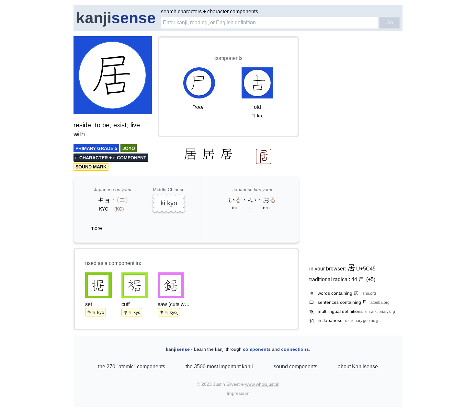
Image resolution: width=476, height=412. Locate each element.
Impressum (238, 393)
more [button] (96, 228)
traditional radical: (342, 279)
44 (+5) (363, 279)
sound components (295, 366)
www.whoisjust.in (262, 384)
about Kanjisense (358, 366)
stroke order (134, 109)
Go (389, 22)
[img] (113, 75)
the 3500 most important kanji (219, 366)
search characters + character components (209, 11)
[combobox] (269, 23)
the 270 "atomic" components (131, 366)
